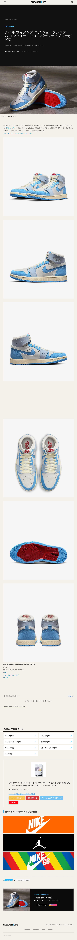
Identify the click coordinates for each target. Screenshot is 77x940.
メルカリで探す (45, 736)
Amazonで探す (9, 748)
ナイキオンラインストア (11, 675)
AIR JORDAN (9, 880)
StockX (5, 678)
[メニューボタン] (5, 2)
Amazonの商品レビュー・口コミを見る (22, 794)
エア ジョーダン (10, 128)
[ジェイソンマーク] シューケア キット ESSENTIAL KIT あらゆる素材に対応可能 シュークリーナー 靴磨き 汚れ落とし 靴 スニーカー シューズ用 (39, 784)
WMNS (27, 880)
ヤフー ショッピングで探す (49, 748)
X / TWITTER (36, 929)
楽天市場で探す (45, 742)
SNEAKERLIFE (38, 2)
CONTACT (50, 929)
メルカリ (13, 803)
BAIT (4, 672)
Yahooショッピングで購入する (51, 798)
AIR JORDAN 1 (20, 880)
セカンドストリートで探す (13, 742)
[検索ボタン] (72, 2)
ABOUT (43, 929)
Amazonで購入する (17, 798)
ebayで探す (8, 754)
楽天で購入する (32, 798)
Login (71, 696)
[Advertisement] (38, 400)
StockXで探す (9, 736)
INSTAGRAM (27, 929)
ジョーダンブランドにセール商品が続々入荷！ (18, 133)
